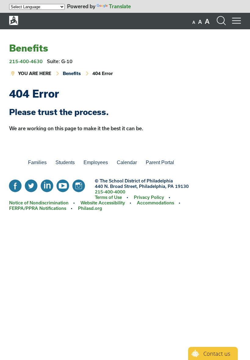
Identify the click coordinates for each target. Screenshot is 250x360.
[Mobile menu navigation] (236, 21)
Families (37, 162)
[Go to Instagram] (79, 184)
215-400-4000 (110, 191)
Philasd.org (90, 208)
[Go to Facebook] (15, 184)
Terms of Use (108, 197)
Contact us (216, 353)
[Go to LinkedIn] (47, 184)
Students (65, 162)
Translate (120, 6)
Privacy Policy (149, 197)
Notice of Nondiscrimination (39, 202)
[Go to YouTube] (63, 184)
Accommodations (155, 202)
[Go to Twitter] (31, 184)
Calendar (127, 162)
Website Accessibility (102, 202)
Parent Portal (160, 162)
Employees (96, 162)
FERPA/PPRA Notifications (37, 208)
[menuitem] (13, 162)
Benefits (28, 47)
